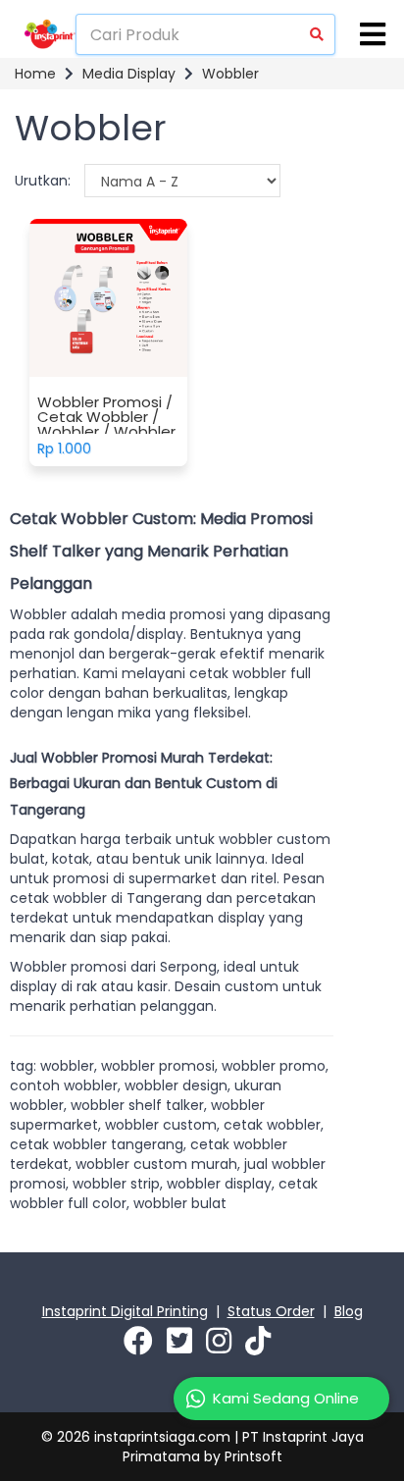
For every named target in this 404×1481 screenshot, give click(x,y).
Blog (348, 1311)
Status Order (271, 1311)
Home (35, 73)
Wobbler (230, 73)
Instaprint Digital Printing (125, 1311)
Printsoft (253, 1456)
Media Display (129, 73)
